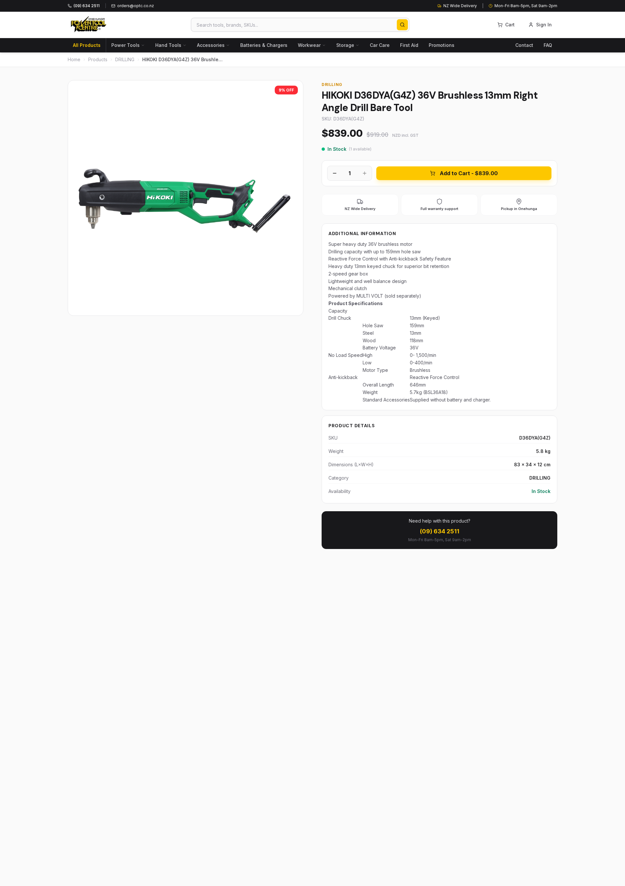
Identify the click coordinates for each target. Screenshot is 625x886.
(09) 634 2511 (439, 531)
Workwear (309, 45)
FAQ (548, 45)
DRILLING (124, 59)
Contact (524, 45)
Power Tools (125, 45)
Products (97, 59)
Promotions (441, 45)
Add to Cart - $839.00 (469, 173)
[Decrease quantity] (334, 173)
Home (74, 59)
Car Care (380, 45)
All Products (87, 45)
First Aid (409, 45)
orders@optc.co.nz (135, 5)
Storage (345, 45)
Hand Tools (168, 45)
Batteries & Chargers (263, 45)
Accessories (211, 45)
